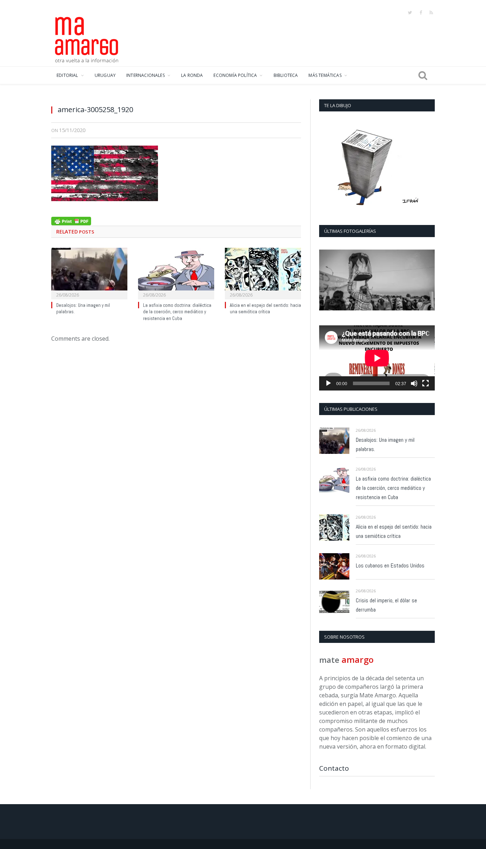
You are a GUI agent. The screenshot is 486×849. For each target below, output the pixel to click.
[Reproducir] (328, 383)
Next (426, 280)
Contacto (334, 768)
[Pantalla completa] (425, 383)
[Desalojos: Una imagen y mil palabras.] (89, 273)
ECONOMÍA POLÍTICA (235, 75)
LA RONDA (192, 75)
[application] (377, 358)
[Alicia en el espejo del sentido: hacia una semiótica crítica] (263, 273)
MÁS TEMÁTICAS (324, 75)
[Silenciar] (414, 383)
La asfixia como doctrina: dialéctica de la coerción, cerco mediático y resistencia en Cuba (177, 312)
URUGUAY (105, 75)
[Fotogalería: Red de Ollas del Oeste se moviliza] (377, 280)
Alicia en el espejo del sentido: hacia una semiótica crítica (265, 308)
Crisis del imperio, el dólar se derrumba (386, 605)
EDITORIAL (67, 75)
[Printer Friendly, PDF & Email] (71, 220)
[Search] (423, 75)
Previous (327, 280)
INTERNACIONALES (145, 75)
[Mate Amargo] (86, 38)
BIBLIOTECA (286, 75)
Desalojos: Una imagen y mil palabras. (385, 444)
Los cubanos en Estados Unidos (390, 565)
